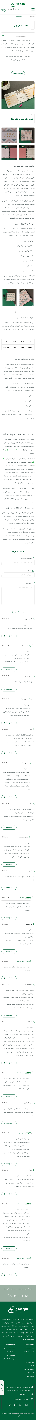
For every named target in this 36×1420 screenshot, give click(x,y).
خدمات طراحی (9, 450)
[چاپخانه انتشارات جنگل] (18, 4)
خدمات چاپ (18, 450)
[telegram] (11, 36)
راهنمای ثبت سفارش (9, 1348)
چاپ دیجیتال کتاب (29, 1352)
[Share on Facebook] (5, 36)
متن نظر (28, 583)
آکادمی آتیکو (31, 1373)
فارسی (12, 9)
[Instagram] (10, 1405)
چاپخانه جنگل (31, 16)
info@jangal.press (21, 1399)
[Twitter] (15, 1405)
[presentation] (20, 312)
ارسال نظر (18, 612)
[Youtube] (21, 1405)
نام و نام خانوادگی (26, 558)
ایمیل (29, 571)
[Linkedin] (26, 1405)
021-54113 (21, 1296)
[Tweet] (8, 36)
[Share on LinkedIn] (14, 36)
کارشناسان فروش (10, 1355)
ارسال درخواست (18, 73)
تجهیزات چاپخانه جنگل (9, 1359)
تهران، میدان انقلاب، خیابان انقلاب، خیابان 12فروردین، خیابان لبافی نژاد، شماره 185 (18, 1389)
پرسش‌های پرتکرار (10, 1352)
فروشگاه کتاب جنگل (29, 1369)
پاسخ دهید (9, 636)
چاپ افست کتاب (29, 1348)
